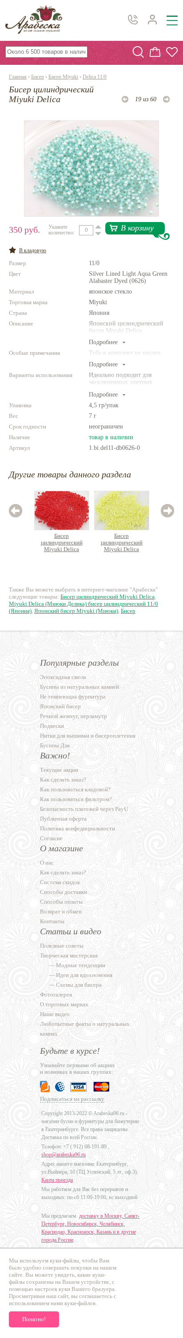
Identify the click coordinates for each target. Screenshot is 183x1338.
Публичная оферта (63, 818)
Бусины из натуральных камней (79, 686)
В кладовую (32, 250)
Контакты (52, 921)
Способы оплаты (61, 901)
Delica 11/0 (95, 77)
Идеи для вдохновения (84, 975)
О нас (47, 862)
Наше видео (55, 1014)
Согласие (51, 838)
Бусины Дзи (55, 745)
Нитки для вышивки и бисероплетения (87, 735)
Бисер (37, 77)
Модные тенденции (80, 965)
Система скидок (60, 882)
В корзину (137, 227)
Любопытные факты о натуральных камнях (85, 1028)
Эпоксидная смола (63, 677)
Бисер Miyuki (63, 77)
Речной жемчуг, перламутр (73, 716)
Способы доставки (63, 892)
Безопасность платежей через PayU (84, 809)
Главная (18, 77)
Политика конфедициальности (77, 828)
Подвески (52, 726)
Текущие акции (59, 769)
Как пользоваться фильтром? (76, 799)
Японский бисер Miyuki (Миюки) (76, 610)
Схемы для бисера (79, 984)
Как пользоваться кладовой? (75, 789)
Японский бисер (60, 706)
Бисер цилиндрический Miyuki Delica (62, 542)
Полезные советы (62, 945)
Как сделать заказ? (63, 779)
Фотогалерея (56, 994)
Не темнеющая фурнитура (73, 696)
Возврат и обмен (61, 911)
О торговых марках (64, 1004)
